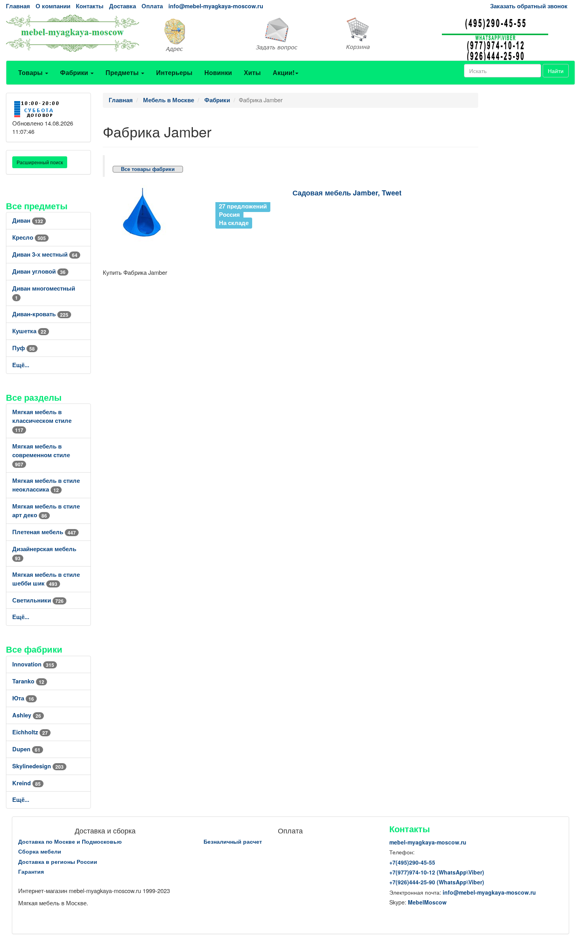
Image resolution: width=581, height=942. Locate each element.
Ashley (26, 715)
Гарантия (31, 871)
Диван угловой (39, 271)
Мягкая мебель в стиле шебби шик (46, 578)
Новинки (218, 72)
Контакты (90, 6)
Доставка (122, 6)
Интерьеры (174, 72)
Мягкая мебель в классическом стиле (42, 420)
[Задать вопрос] (290, 34)
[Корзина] (387, 34)
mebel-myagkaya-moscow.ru (427, 842)
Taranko (28, 681)
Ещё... (20, 365)
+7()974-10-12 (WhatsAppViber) (436, 872)
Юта (23, 698)
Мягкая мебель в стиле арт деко (46, 510)
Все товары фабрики (148, 169)
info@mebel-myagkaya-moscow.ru (215, 6)
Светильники (38, 600)
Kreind (26, 783)
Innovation (33, 664)
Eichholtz (30, 732)
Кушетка (29, 331)
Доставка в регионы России (57, 861)
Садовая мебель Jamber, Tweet (347, 192)
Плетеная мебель (44, 532)
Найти (556, 71)
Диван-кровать (40, 314)
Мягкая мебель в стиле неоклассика (46, 485)
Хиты (252, 72)
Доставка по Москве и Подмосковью (70, 841)
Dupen (26, 749)
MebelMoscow (427, 902)
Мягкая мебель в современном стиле (41, 455)
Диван (27, 220)
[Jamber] (157, 214)
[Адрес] (193, 34)
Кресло (29, 237)
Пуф (23, 348)
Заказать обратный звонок (529, 6)
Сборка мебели (39, 851)
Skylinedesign (38, 766)
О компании (53, 6)
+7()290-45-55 (412, 862)
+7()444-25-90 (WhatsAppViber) (436, 882)
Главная (18, 6)
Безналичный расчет (233, 841)
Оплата (152, 6)
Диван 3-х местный (44, 254)
